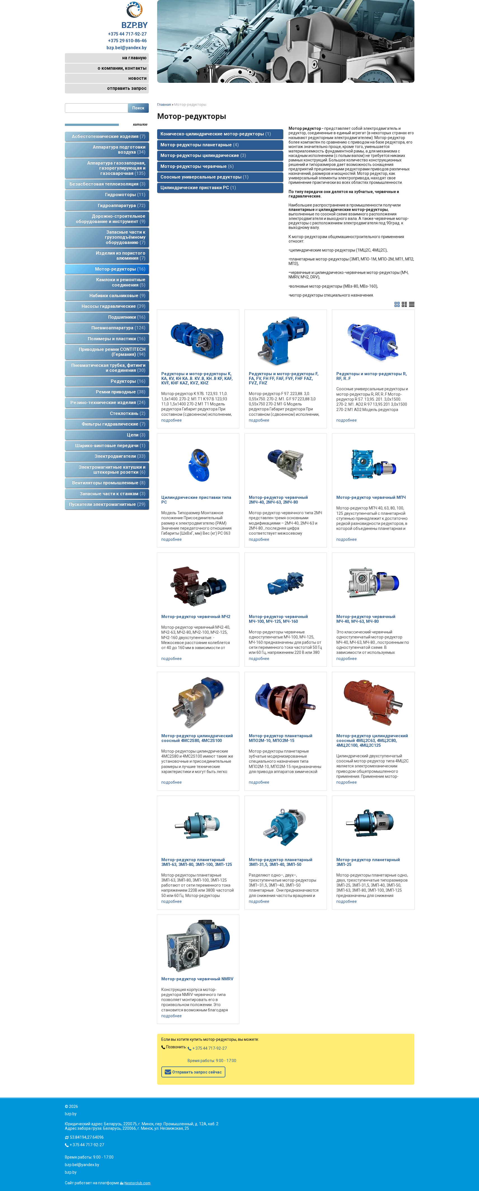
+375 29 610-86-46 (127, 40)
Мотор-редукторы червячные (196, 166)
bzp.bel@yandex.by (127, 47)
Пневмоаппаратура (117, 327)
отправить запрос (127, 88)
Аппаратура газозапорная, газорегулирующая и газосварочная (116, 168)
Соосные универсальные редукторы (204, 177)
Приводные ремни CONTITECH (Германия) (112, 352)
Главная (164, 104)
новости (137, 78)
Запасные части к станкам (112, 493)
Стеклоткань (127, 413)
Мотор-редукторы (119, 269)
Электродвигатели (119, 456)
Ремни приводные (120, 391)
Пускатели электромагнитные (106, 504)
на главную (134, 57)
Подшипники (126, 317)
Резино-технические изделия (107, 402)
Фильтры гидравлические (113, 424)
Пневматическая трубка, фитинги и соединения (108, 368)
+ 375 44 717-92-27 (209, 1048)
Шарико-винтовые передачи (109, 445)
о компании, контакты (122, 68)
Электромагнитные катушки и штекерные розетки (112, 469)
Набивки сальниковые (116, 295)
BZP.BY (134, 25)
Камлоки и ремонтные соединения (120, 282)
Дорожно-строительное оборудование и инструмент (110, 218)
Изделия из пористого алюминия (120, 255)
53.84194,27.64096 (87, 1137)
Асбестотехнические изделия (108, 136)
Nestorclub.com (137, 1183)
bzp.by (71, 1172)
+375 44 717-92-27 (127, 34)
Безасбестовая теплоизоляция (107, 184)
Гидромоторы (124, 194)
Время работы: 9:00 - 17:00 (212, 1060)
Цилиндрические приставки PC (197, 187)
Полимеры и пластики (116, 338)
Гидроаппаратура (121, 205)
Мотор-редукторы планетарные (199, 144)
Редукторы (127, 381)
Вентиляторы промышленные (108, 482)
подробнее (171, 420)
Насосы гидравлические (113, 306)
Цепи (135, 435)
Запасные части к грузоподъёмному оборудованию (125, 237)
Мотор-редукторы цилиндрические (202, 155)
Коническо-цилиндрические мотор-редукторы (215, 134)
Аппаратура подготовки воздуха (119, 149)
